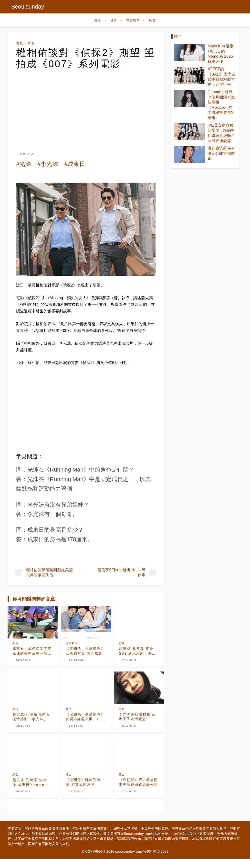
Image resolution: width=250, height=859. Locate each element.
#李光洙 (47, 164)
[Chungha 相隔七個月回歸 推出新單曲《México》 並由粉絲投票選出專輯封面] (189, 98)
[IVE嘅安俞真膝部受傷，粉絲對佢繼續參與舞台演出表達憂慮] (189, 131)
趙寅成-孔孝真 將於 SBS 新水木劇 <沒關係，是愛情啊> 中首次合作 (138, 651)
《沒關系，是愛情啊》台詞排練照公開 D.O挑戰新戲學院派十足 (85, 717)
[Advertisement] (86, 106)
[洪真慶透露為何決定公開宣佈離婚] (189, 154)
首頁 (19, 43)
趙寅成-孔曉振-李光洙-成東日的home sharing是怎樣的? (29, 782)
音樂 (113, 20)
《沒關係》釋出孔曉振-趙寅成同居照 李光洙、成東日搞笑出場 (85, 782)
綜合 (97, 20)
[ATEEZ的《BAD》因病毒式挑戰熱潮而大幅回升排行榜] (189, 75)
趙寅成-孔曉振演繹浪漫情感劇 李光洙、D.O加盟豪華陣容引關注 (31, 717)
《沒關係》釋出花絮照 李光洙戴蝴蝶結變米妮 (139, 782)
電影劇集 (133, 20)
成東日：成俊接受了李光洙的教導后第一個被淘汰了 (32, 651)
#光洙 (23, 164)
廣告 (152, 20)
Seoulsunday (27, 6)
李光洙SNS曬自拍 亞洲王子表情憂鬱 (137, 716)
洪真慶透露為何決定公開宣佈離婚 (221, 153)
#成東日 (74, 164)
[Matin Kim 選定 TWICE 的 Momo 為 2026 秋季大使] (189, 52)
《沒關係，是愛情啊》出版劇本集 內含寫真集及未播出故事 (85, 651)
